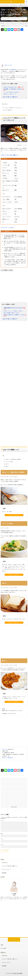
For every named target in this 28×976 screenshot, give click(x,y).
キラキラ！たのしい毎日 (17, 973)
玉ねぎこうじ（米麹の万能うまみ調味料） (12, 459)
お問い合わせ (4, 862)
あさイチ (4, 19)
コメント (2, 820)
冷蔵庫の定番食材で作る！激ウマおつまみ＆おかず (13, 307)
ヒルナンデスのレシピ (5, 5)
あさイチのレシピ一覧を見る (8, 227)
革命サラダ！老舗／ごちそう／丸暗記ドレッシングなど (14, 314)
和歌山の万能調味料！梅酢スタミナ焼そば (11, 312)
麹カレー (6, 466)
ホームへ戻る (3, 948)
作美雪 (14, 894)
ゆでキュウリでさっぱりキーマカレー (11, 87)
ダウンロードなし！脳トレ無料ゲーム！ (10, 155)
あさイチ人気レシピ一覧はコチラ (10, 96)
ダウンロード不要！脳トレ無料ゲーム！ (10, 866)
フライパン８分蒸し (8, 461)
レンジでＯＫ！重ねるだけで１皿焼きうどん (12, 92)
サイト (2, 844)
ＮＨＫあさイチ (13, 69)
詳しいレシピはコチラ (14, 515)
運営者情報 (4, 872)
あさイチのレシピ (14, 5)
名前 (1, 833)
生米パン (6, 463)
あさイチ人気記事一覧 (8, 757)
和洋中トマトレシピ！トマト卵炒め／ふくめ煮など (13, 310)
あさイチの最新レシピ (8, 110)
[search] (26, 26)
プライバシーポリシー (6, 869)
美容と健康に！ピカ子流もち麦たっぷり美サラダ (13, 89)
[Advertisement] (14, 49)
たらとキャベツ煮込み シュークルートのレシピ (12, 107)
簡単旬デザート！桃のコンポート (10, 94)
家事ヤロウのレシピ (23, 5)
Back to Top (14, 939)
